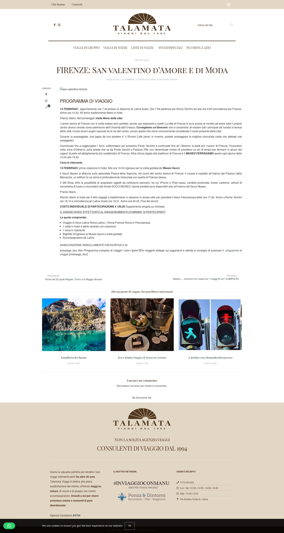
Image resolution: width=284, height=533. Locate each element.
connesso (135, 385)
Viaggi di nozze (115, 48)
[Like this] (46, 107)
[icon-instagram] (58, 25)
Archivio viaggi (142, 60)
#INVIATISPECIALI (169, 48)
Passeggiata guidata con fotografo (237, 357)
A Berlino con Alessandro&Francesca (169, 357)
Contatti (77, 4)
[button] (9, 525)
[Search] (231, 25)
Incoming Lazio (198, 48)
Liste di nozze (142, 48)
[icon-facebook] (54, 25)
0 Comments (128, 79)
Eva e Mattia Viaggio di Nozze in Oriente (100, 357)
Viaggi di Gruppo (86, 48)
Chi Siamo (58, 4)
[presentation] (49, 328)
